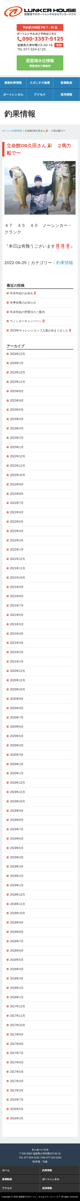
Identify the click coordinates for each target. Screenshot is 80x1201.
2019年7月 (17, 829)
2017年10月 (17, 1025)
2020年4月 (17, 745)
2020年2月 (17, 764)
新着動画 (66, 82)
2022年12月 (17, 456)
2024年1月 (17, 363)
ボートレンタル (13, 94)
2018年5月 (17, 959)
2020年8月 (17, 708)
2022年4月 (17, 531)
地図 (58, 45)
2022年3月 (17, 540)
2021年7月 (17, 605)
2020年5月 (17, 736)
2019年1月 (17, 885)
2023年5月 (17, 409)
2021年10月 (17, 577)
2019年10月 (17, 801)
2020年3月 (17, 754)
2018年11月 (17, 904)
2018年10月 (17, 913)
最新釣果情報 (13, 82)
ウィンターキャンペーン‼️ (27, 321)
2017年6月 (17, 1062)
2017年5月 (17, 1071)
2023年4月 (17, 419)
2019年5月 (17, 848)
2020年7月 (17, 717)
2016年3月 (17, 1118)
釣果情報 (17, 130)
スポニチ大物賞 (40, 82)
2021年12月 (17, 559)
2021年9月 (17, 587)
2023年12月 (17, 372)
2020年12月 (17, 671)
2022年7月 (17, 503)
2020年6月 (17, 726)
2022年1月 (17, 549)
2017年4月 (17, 1081)
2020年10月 (17, 689)
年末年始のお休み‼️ (23, 293)
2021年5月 (17, 624)
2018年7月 (17, 941)
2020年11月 (17, 680)
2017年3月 (17, 1090)
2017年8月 (17, 1044)
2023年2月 (17, 437)
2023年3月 (17, 428)
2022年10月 (17, 475)
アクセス (40, 94)
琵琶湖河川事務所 (40, 63)
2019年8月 (17, 820)
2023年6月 (17, 400)
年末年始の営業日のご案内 (27, 312)
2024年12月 (17, 354)
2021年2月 (17, 652)
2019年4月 (17, 857)
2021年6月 (17, 615)
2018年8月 (17, 932)
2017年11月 (17, 1015)
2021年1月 (17, 661)
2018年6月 (17, 950)
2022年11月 (17, 465)
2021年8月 (17, 596)
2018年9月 (17, 922)
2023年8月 (17, 391)
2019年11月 (17, 792)
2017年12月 (17, 1006)
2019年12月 (17, 782)
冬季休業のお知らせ (23, 302)
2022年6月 (17, 512)
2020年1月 (17, 773)
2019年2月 (17, 876)
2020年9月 (17, 698)
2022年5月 (17, 521)
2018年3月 (17, 978)
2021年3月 (17, 642)
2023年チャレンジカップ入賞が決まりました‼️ (41, 330)
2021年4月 (17, 633)
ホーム (6, 130)
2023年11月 (17, 381)
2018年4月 (17, 969)
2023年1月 (17, 447)
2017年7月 (17, 1053)
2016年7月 (17, 1099)
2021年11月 (17, 568)
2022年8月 (17, 493)
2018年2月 (17, 988)
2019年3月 (17, 866)
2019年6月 (17, 838)
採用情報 (66, 94)
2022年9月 (17, 484)
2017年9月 (17, 1034)
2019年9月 (17, 810)
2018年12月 (17, 894)
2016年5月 (17, 1109)
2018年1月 (17, 997)
